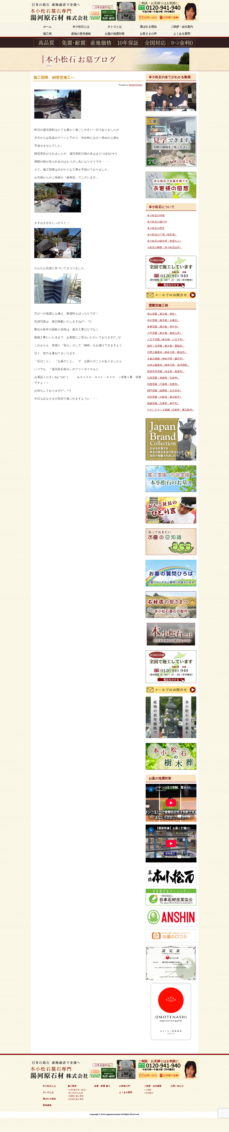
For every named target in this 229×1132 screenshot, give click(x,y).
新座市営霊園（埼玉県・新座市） (166, 371)
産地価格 (47, 1105)
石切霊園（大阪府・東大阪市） (164, 397)
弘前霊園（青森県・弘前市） (163, 378)
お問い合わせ (177, 1086)
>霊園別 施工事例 (75, 1096)
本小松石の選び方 (157, 222)
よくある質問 (181, 33)
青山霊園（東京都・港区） (162, 314)
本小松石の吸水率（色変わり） (164, 241)
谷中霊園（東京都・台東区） (163, 320)
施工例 (47, 33)
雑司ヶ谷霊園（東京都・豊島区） (166, 346)
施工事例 (72, 1086)
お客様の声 (124, 1086)
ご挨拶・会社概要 (153, 1086)
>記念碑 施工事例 (75, 1099)
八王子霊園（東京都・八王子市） (166, 339)
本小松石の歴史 (156, 228)
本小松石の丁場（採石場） (162, 234)
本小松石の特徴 (156, 215)
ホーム (47, 26)
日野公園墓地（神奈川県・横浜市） (167, 352)
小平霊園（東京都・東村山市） (164, 333)
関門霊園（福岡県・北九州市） (164, 390)
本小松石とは (81, 26)
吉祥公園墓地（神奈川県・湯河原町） (168, 365)
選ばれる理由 (148, 26)
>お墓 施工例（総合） (78, 1090)
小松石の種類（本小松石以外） (164, 247)
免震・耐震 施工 (102, 1086)
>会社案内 (148, 1093)
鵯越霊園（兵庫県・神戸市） (163, 403)
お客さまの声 (148, 33)
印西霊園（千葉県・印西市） (163, 384)
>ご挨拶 (147, 1090)
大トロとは (115, 26)
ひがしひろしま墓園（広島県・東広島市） (171, 409)
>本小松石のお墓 (75, 1093)
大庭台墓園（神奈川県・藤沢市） (166, 358)
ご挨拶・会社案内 (182, 26)
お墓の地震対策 (114, 33)
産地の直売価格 (81, 33)
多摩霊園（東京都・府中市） (163, 326)
